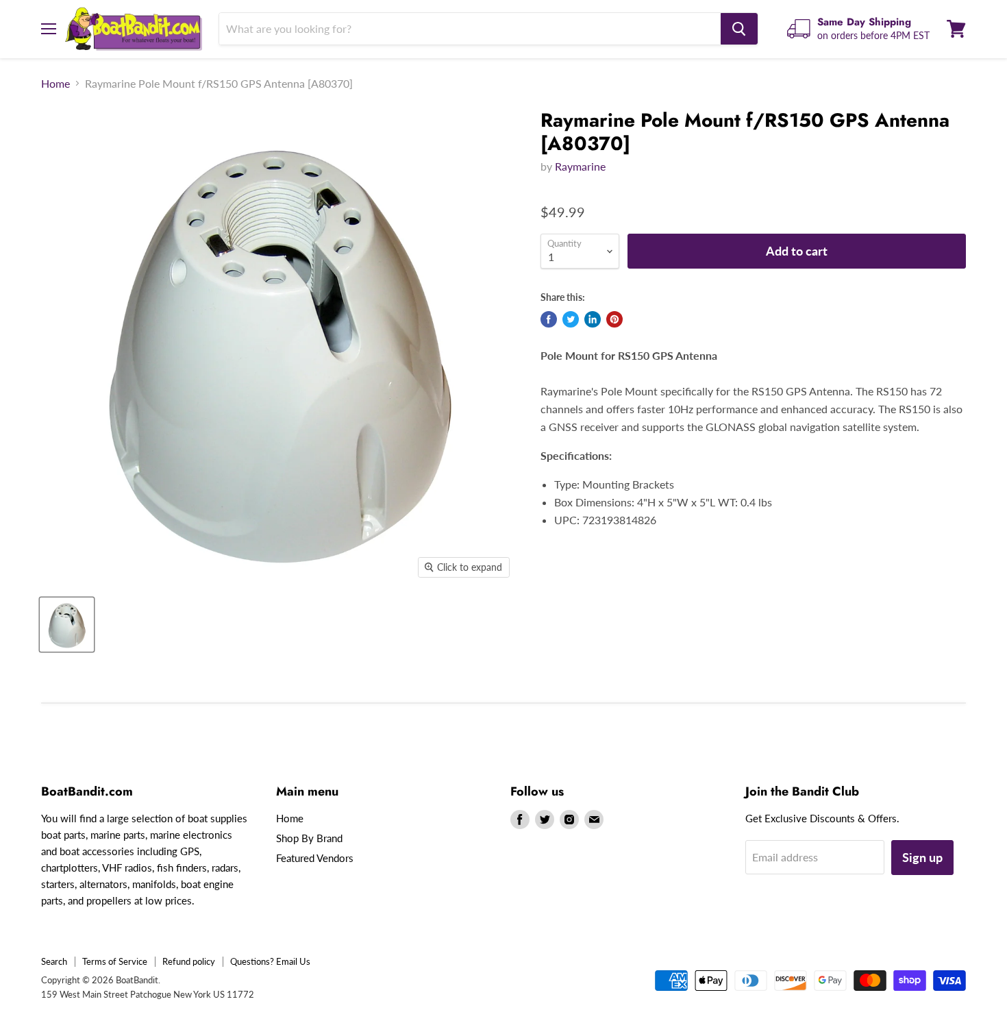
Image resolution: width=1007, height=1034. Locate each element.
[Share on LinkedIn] (592, 319)
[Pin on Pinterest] (614, 319)
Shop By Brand (309, 838)
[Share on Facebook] (548, 319)
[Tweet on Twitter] (570, 319)
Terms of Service (114, 961)
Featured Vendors (314, 858)
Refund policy (188, 961)
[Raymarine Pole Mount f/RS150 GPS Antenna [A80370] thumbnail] (67, 625)
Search (54, 961)
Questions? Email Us (270, 961)
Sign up (922, 857)
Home (55, 83)
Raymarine (580, 166)
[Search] (739, 29)
